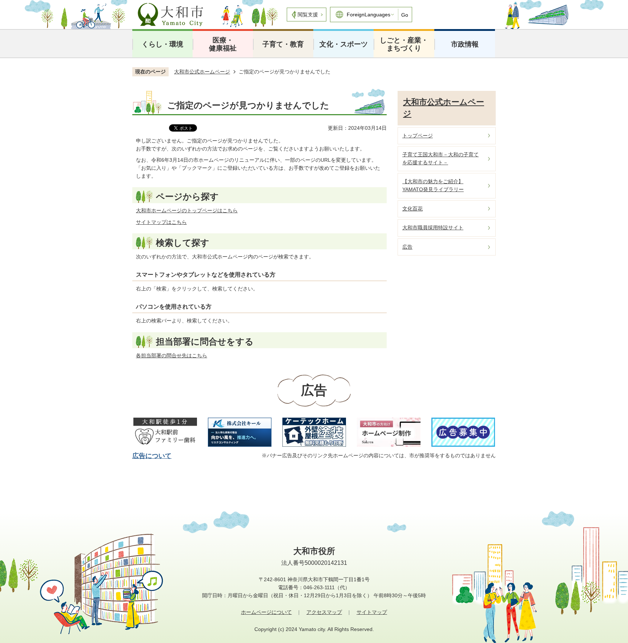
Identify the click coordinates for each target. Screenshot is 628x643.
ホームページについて (266, 612)
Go (404, 15)
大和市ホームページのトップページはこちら (187, 210)
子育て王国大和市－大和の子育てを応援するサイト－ (440, 158)
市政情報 (465, 44)
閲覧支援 (308, 14)
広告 (407, 247)
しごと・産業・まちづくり (404, 44)
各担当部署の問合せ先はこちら (171, 355)
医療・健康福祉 (223, 44)
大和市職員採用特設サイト (432, 227)
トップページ (417, 135)
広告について (152, 455)
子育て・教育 (283, 44)
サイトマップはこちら (161, 222)
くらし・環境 (162, 44)
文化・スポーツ (343, 44)
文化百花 (412, 209)
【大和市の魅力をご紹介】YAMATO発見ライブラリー (433, 185)
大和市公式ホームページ (202, 72)
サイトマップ (372, 612)
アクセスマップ (324, 612)
